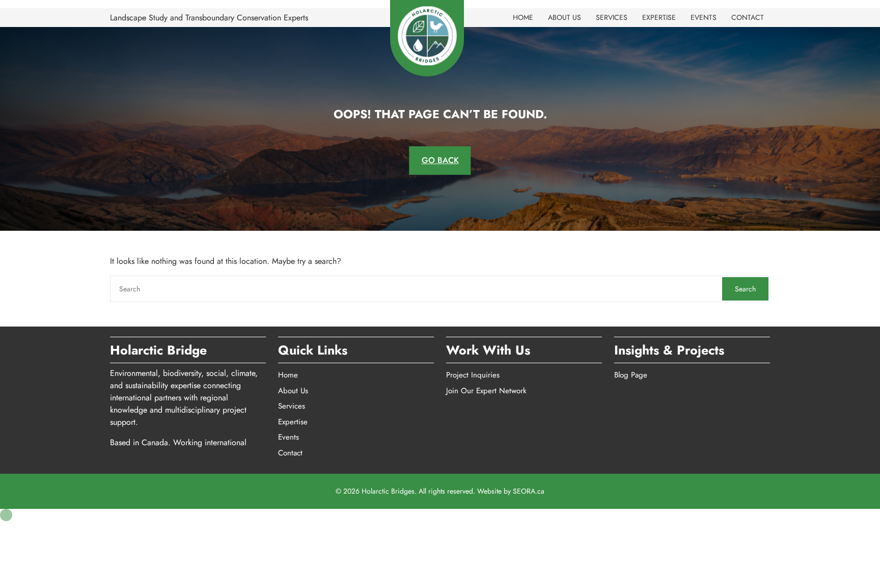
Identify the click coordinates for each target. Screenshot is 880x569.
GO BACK (440, 160)
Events (704, 17)
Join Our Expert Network (486, 390)
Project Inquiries (473, 375)
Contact (747, 17)
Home (523, 17)
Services (611, 17)
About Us (564, 17)
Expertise (659, 17)
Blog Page (630, 375)
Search (745, 289)
